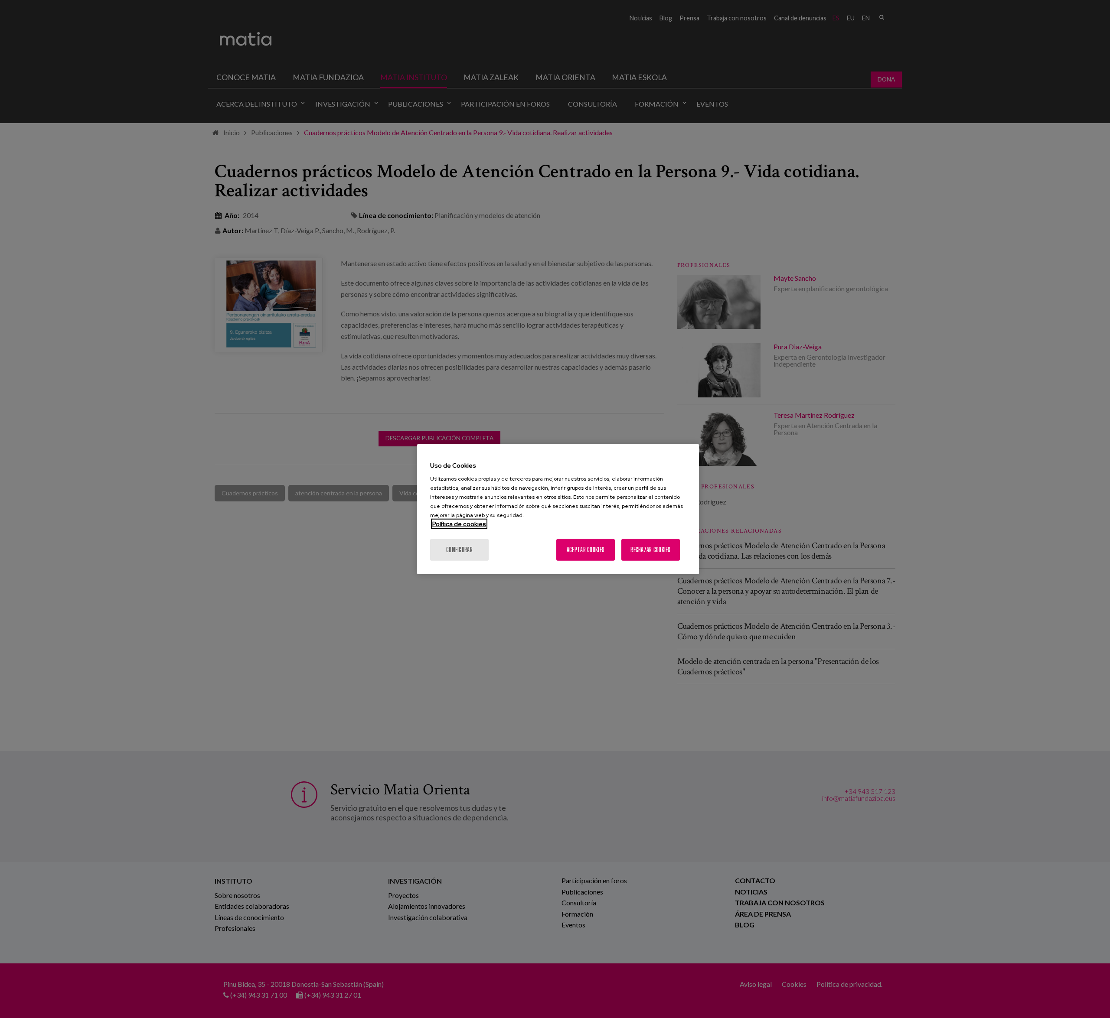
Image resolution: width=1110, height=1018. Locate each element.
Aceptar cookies (585, 549)
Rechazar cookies (650, 549)
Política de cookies (459, 524)
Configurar (459, 549)
